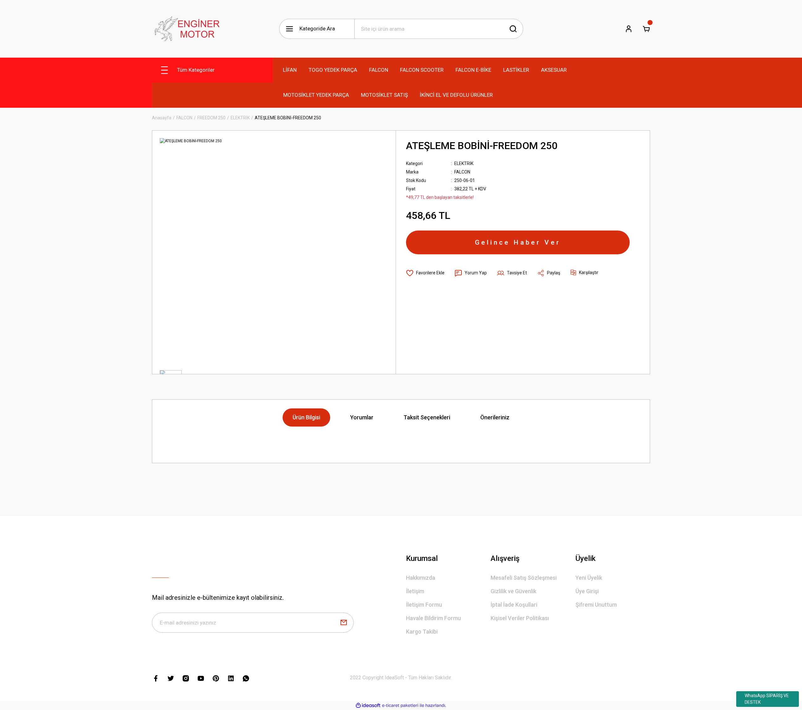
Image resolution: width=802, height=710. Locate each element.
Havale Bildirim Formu (433, 618)
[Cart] (646, 28)
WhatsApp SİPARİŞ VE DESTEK (767, 699)
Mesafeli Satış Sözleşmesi (524, 577)
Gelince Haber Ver (518, 242)
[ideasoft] (368, 705)
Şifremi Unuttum (596, 604)
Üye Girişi (587, 591)
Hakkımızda (420, 577)
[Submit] (344, 623)
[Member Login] (629, 28)
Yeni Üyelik (588, 577)
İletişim (415, 591)
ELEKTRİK (463, 163)
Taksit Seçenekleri (427, 417)
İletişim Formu (424, 604)
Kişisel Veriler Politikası (520, 618)
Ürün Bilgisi (306, 417)
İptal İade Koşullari (514, 604)
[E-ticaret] (400, 705)
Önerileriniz (494, 417)
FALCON (462, 171)
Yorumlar (361, 417)
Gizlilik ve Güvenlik (513, 591)
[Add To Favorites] (425, 273)
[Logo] (186, 28)
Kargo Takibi (422, 631)
